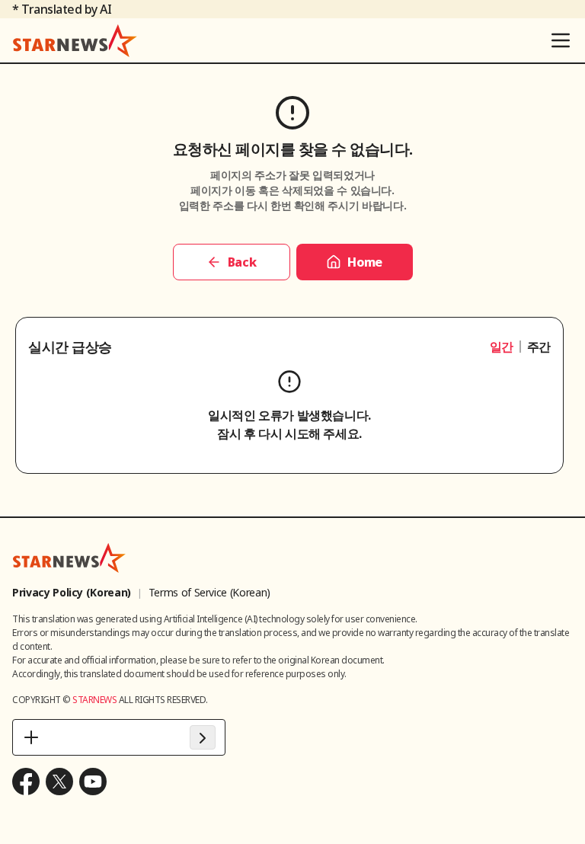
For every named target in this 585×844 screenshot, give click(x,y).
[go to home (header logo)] (75, 40)
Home (364, 262)
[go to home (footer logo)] (69, 557)
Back (242, 262)
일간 (501, 346)
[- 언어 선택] (119, 737)
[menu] (560, 40)
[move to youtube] (93, 781)
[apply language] (203, 737)
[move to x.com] (59, 781)
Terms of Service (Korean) (209, 592)
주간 (539, 346)
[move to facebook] (26, 781)
